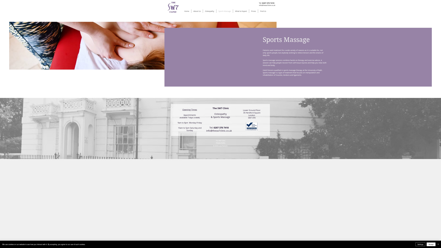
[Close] (438, 244)
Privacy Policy (221, 143)
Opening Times (189, 109)
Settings (420, 244)
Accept (431, 244)
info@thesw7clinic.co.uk (219, 130)
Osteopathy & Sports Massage (220, 115)
